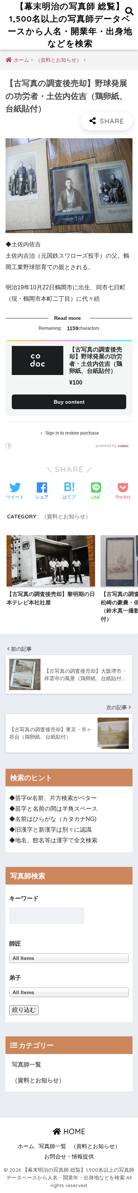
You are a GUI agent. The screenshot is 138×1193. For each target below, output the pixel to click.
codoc (123, 446)
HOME (73, 1131)
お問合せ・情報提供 (69, 1157)
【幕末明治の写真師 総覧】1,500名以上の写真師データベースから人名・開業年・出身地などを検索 (70, 25)
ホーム (26, 1146)
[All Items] (69, 992)
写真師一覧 (26, 1064)
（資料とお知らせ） (66, 516)
